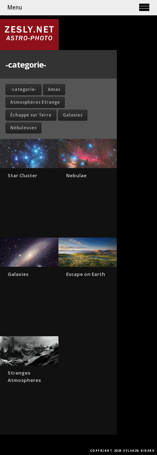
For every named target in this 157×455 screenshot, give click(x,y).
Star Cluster (22, 175)
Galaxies (73, 115)
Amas (54, 89)
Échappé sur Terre (30, 115)
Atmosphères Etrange (35, 102)
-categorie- (23, 89)
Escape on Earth (85, 274)
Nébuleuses (23, 127)
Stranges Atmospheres (24, 376)
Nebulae (76, 175)
